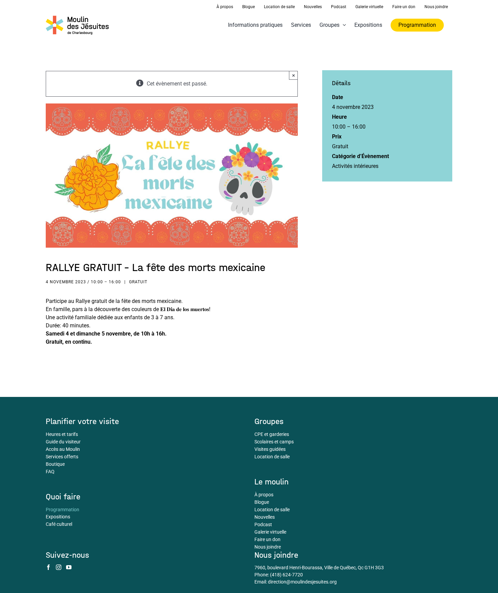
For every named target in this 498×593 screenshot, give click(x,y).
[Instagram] (58, 567)
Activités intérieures (355, 166)
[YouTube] (68, 567)
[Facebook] (48, 567)
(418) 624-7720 (286, 574)
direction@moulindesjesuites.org (302, 582)
